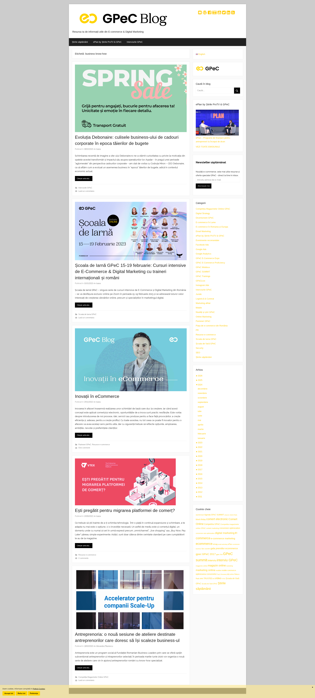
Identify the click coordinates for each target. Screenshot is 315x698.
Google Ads (201, 249)
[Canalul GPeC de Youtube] (219, 13)
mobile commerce (228, 570)
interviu (212, 560)
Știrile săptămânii (80, 42)
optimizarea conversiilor (206, 574)
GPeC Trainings (203, 276)
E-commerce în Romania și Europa (212, 227)
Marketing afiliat (203, 303)
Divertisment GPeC (205, 218)
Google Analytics (203, 254)
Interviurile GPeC (135, 42)
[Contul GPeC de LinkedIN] (228, 13)
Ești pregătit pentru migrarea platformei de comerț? (125, 510)
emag (215, 544)
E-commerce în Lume (206, 222)
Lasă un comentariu (86, 191)
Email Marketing (203, 231)
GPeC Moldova (203, 267)
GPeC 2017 (209, 554)
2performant (200, 515)
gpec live (219, 554)
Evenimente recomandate (207, 240)
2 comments (83, 558)
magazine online (201, 566)
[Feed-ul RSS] (233, 13)
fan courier (206, 549)
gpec (199, 554)
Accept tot (8, 693)
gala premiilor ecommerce (224, 548)
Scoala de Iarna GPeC (87, 314)
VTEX (223, 578)
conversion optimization (229, 528)
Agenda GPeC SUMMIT (214, 515)
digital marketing (225, 532)
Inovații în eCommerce (97, 396)
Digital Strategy (203, 213)
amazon (226, 515)
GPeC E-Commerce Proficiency (210, 263)
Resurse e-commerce (101, 444)
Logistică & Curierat (205, 299)
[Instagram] (214, 13)
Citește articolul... (84, 178)
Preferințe (34, 693)
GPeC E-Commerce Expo (207, 258)
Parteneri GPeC (84, 444)
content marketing (212, 528)
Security (199, 348)
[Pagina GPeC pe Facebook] (209, 13)
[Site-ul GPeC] (205, 13)
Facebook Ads (202, 245)
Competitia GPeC (212, 524)
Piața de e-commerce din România (212, 326)
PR (197, 330)
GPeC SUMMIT (203, 272)
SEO (198, 352)
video (218, 578)
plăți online (230, 574)
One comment (84, 448)
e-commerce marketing (223, 538)
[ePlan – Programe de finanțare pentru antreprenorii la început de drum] (217, 123)
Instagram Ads (202, 285)
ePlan (230, 544)
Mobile (199, 308)
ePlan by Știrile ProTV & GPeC (107, 42)
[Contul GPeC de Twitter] (224, 13)
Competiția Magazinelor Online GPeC (93, 677)
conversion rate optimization (205, 533)
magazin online (217, 565)
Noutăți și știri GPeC (205, 312)
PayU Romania (221, 574)
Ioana (98, 149)
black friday (201, 519)
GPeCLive (200, 281)
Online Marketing (203, 317)
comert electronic (217, 519)
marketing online (205, 570)
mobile (218, 570)
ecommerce (204, 543)
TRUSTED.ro (209, 578)
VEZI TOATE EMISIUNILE (208, 147)
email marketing (222, 544)
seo (201, 578)
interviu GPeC (227, 560)
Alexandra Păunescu (104, 646)
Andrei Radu (233, 515)
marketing (229, 566)
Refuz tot (21, 693)
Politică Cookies (39, 689)
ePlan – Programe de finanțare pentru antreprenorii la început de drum (213, 140)
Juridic (199, 294)
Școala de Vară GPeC (206, 343)
